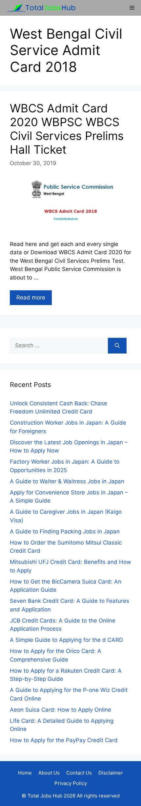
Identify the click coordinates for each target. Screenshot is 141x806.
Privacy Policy (70, 783)
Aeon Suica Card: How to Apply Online (60, 709)
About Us (49, 773)
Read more (30, 297)
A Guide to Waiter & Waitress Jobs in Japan (67, 481)
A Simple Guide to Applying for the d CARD (66, 640)
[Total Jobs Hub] (39, 8)
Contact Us (79, 773)
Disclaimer (110, 773)
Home (25, 773)
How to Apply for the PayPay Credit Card (64, 740)
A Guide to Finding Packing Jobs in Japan (65, 531)
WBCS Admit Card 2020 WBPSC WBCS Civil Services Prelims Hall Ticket (67, 128)
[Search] (117, 346)
